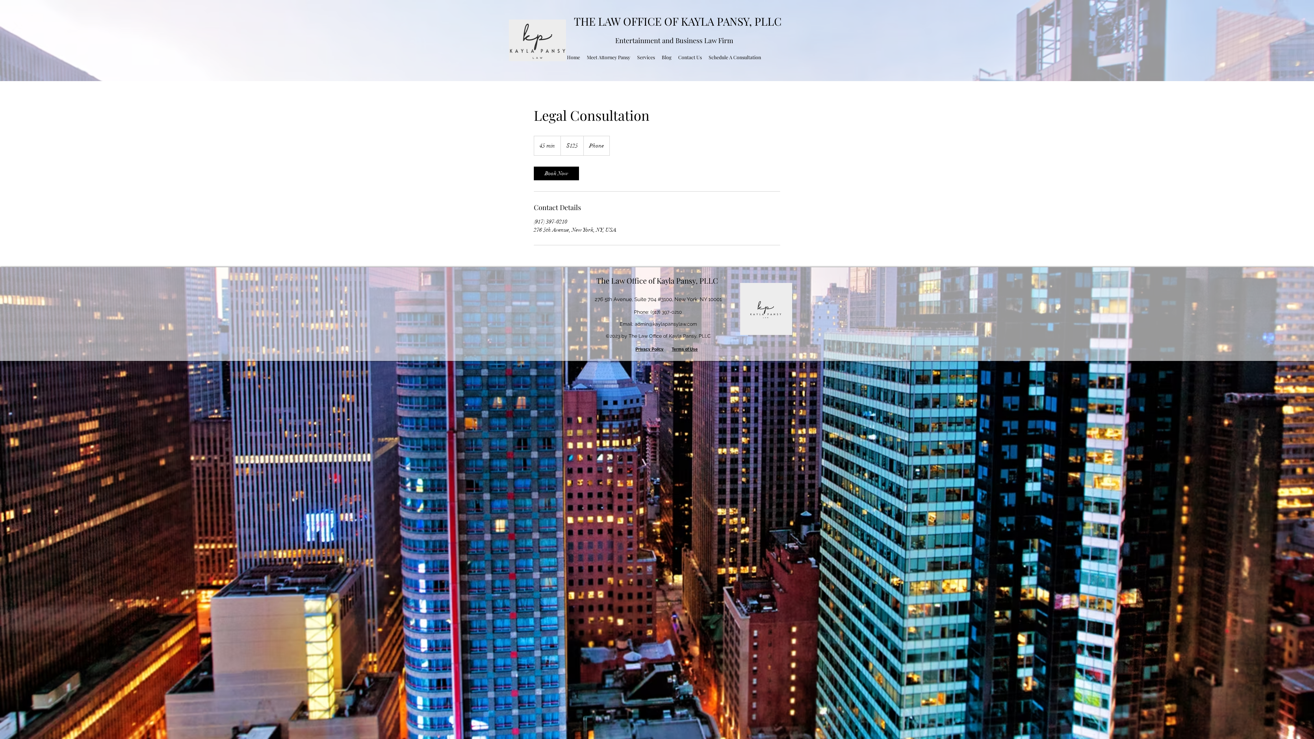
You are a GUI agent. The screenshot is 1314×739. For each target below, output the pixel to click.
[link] (556, 173)
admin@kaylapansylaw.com (666, 324)
